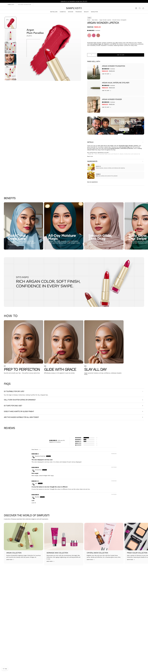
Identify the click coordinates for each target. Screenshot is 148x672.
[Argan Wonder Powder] (93, 104)
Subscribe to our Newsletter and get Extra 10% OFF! (74, 1)
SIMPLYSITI (11, 4)
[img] (35, 454)
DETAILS (90, 142)
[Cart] (143, 8)
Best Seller (95, 20)
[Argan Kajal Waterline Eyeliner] (93, 88)
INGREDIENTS (92, 161)
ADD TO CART (105, 73)
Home (88, 20)
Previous (16, 48)
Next (145, 225)
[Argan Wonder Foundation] (93, 71)
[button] (63, 12)
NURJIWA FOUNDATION (24, 4)
